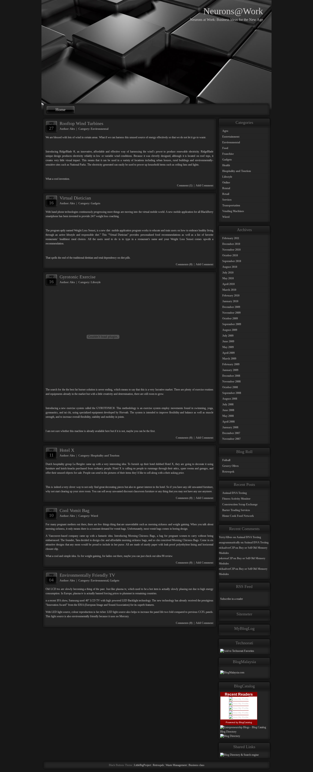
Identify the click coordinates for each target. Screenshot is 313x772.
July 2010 (227, 272)
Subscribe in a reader (231, 598)
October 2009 (230, 318)
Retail (225, 194)
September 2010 (231, 261)
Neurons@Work (233, 11)
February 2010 (230, 295)
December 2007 (231, 433)
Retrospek (228, 471)
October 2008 (230, 387)
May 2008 (228, 416)
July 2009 (227, 335)
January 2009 (230, 370)
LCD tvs (55, 589)
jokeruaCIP (226, 558)
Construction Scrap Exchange (240, 504)
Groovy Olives (230, 466)
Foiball (226, 460)
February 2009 (230, 364)
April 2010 (228, 284)
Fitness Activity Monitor (236, 498)
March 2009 (229, 358)
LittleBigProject (142, 765)
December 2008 (231, 375)
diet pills (125, 257)
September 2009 (231, 324)
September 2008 (231, 393)
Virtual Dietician (75, 197)
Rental (226, 188)
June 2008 (228, 410)
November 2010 (231, 249)
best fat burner (77, 389)
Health (226, 165)
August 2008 (229, 398)
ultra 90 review (164, 556)
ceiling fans (181, 164)
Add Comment (204, 185)
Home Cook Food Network (238, 515)
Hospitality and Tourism (105, 455)
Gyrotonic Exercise (78, 276)
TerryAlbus (225, 537)
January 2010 (230, 301)
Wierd (94, 515)
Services (227, 199)
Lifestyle (96, 282)
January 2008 (230, 427)
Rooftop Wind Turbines (81, 123)
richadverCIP (227, 547)
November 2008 (231, 381)
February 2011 (230, 238)
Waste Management (176, 765)
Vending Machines (233, 211)
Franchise (228, 153)
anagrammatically (229, 542)
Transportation (231, 205)
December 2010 (231, 244)
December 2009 (231, 307)
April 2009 (228, 352)
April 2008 (228, 421)
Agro (225, 131)
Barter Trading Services (236, 510)
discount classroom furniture (139, 491)
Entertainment (230, 136)
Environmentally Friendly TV (87, 575)
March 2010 (229, 289)
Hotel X (67, 450)
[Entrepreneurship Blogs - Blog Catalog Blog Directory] (244, 731)
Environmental (99, 128)
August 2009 (229, 330)
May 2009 (228, 347)
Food (225, 148)
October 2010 (230, 255)
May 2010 (228, 278)
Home (60, 109)
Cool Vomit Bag (74, 510)
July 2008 (227, 404)
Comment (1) (184, 185)
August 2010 (229, 266)
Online (226, 182)
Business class (196, 765)
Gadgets (95, 203)
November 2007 (231, 438)
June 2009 (228, 341)
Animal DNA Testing (234, 493)
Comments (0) (184, 264)
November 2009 (231, 312)
